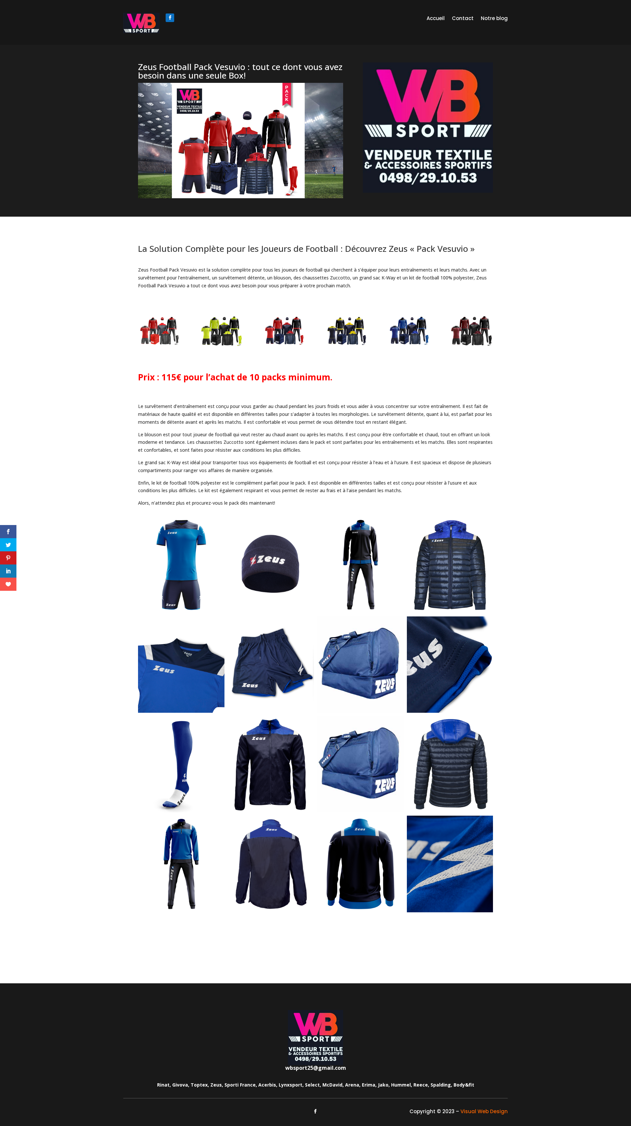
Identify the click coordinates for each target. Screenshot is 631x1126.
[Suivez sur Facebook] (170, 17)
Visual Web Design (484, 1111)
